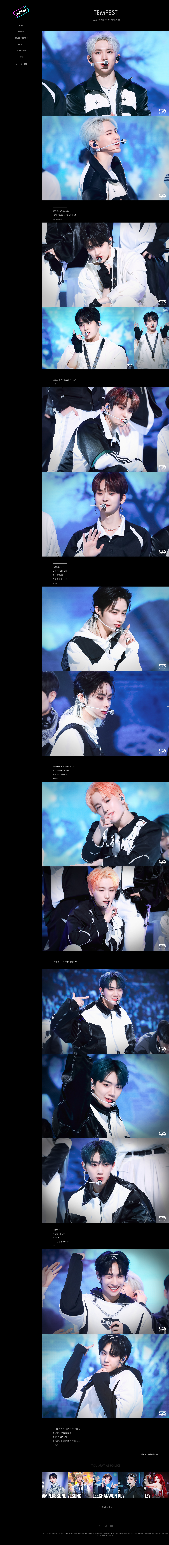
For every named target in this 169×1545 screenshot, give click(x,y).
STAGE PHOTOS (21, 38)
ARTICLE (21, 44)
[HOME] (21, 25)
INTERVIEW (21, 51)
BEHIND (21, 32)
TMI (21, 57)
